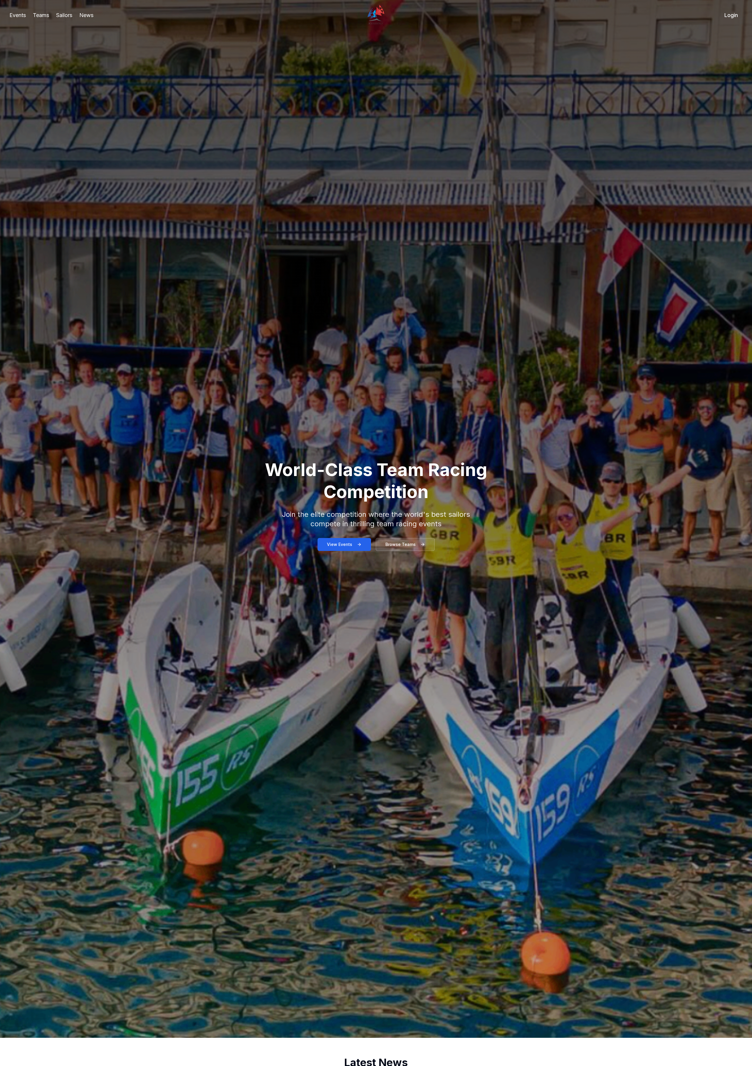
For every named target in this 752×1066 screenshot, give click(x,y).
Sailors (64, 15)
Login (731, 15)
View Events (339, 544)
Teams (41, 15)
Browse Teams (400, 544)
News (86, 15)
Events (17, 15)
